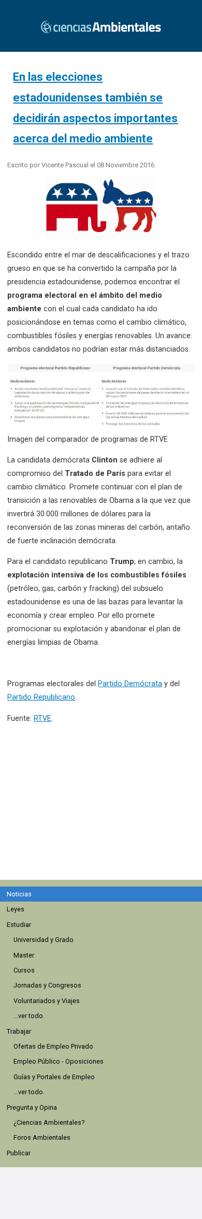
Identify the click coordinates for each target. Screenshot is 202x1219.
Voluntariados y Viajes (46, 1001)
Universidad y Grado (43, 940)
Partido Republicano (41, 697)
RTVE (42, 718)
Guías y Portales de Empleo (54, 1077)
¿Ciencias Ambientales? (48, 1122)
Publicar (19, 1153)
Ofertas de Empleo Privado (53, 1046)
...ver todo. (29, 1016)
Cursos (24, 970)
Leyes (15, 909)
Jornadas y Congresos (47, 985)
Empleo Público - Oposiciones (58, 1061)
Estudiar (19, 924)
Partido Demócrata (130, 683)
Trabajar (19, 1031)
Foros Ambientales (41, 1137)
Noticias (19, 894)
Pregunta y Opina (32, 1107)
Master (23, 955)
